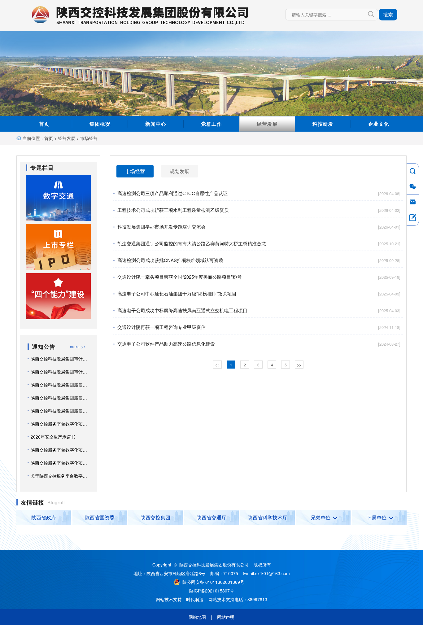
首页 (44, 123)
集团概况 (100, 123)
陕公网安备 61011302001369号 (214, 582)
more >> (78, 346)
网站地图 (197, 617)
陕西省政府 (43, 517)
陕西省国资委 (100, 517)
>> (299, 364)
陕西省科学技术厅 (267, 517)
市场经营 (89, 138)
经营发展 (267, 123)
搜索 (388, 14)
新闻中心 (155, 123)
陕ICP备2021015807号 (211, 591)
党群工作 (211, 123)
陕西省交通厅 (211, 517)
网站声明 (225, 617)
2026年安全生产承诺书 (53, 437)
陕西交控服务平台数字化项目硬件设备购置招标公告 (80, 463)
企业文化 (378, 123)
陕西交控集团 (155, 517)
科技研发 (323, 123)
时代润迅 (194, 599)
